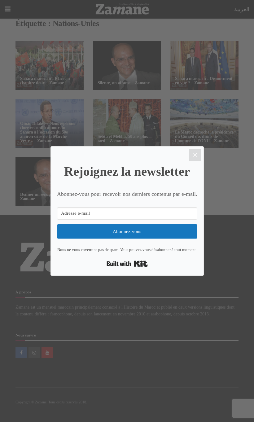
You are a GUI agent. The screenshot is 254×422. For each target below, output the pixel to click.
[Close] (195, 155)
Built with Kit (127, 263)
